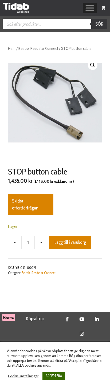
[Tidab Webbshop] (16, 8)
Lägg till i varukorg (70, 242)
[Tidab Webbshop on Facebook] (67, 319)
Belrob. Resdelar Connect (38, 48)
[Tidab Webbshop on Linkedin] (97, 319)
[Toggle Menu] (89, 8)
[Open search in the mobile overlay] (55, 24)
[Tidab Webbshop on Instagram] (82, 334)
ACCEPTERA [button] (54, 376)
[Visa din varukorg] (103, 8)
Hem (11, 48)
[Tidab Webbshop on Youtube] (82, 319)
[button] (92, 65)
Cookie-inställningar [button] (23, 376)
